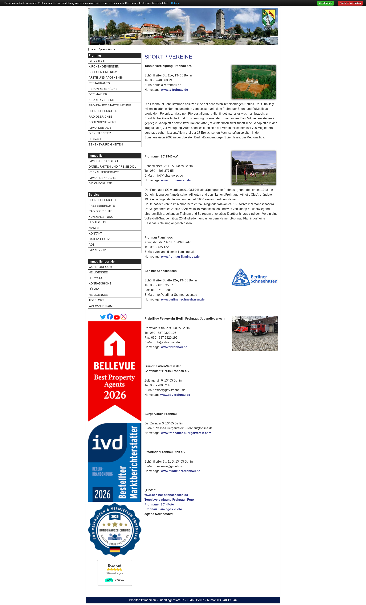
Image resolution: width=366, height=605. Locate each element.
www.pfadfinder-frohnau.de (180, 471)
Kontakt (95, 233)
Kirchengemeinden (104, 66)
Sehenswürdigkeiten (106, 144)
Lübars (94, 289)
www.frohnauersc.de (176, 180)
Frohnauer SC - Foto (159, 504)
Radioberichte (100, 117)
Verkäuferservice (104, 172)
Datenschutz (99, 239)
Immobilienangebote (105, 161)
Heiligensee (98, 272)
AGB (92, 245)
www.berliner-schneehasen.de (183, 299)
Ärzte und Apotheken (106, 78)
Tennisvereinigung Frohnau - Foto (169, 499)
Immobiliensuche (102, 178)
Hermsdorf (98, 278)
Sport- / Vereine (107, 49)
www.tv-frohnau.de (174, 90)
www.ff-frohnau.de (174, 347)
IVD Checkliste (100, 183)
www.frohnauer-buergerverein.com (186, 433)
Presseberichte (102, 206)
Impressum (97, 250)
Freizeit (95, 139)
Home (93, 49)
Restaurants (99, 83)
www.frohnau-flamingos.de (180, 256)
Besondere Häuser (104, 89)
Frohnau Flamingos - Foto (163, 509)
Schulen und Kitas (103, 72)
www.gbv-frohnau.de (175, 395)
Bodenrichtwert (102, 122)
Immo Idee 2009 (100, 128)
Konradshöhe (100, 283)
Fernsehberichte (103, 111)
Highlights (97, 222)
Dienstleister (100, 133)
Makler (94, 228)
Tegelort (96, 300)
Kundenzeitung (101, 217)
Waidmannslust (101, 306)
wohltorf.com (100, 267)
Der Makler (98, 94)
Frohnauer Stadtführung (110, 105)
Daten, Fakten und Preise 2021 (112, 167)
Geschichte (98, 61)
